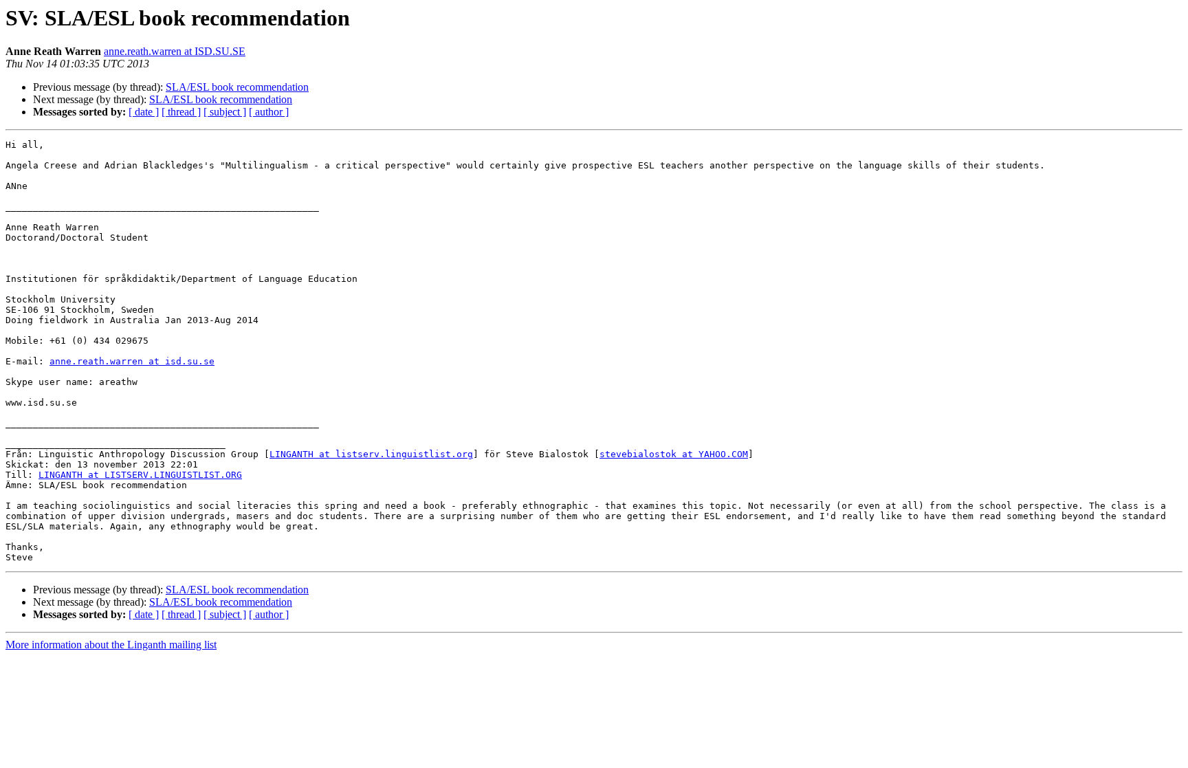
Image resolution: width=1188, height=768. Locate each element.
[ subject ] (225, 112)
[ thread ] (181, 112)
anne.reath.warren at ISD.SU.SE (174, 51)
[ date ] (144, 112)
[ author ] (269, 112)
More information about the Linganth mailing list (111, 644)
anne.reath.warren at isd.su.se (132, 361)
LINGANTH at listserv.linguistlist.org (371, 454)
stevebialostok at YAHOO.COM (674, 454)
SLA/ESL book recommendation (237, 87)
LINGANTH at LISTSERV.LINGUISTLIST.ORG (140, 475)
